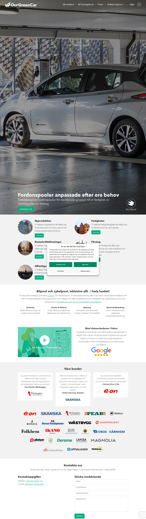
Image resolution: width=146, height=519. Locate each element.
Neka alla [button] (85, 264)
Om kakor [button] (61, 271)
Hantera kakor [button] (85, 271)
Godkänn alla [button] (60, 264)
